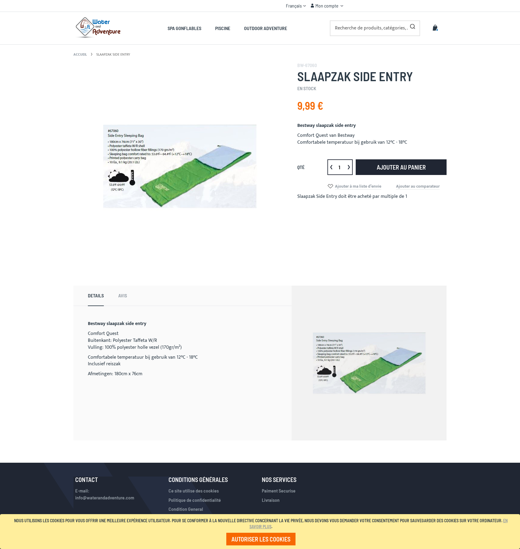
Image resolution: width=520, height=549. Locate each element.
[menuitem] (188, 28)
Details (96, 295)
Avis (122, 295)
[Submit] (412, 25)
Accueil (80, 54)
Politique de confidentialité (195, 500)
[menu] (227, 28)
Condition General (186, 509)
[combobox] (375, 28)
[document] (261, 531)
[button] (296, 5)
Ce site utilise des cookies (194, 490)
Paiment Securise (279, 490)
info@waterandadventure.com (104, 497)
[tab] (96, 296)
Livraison (271, 500)
